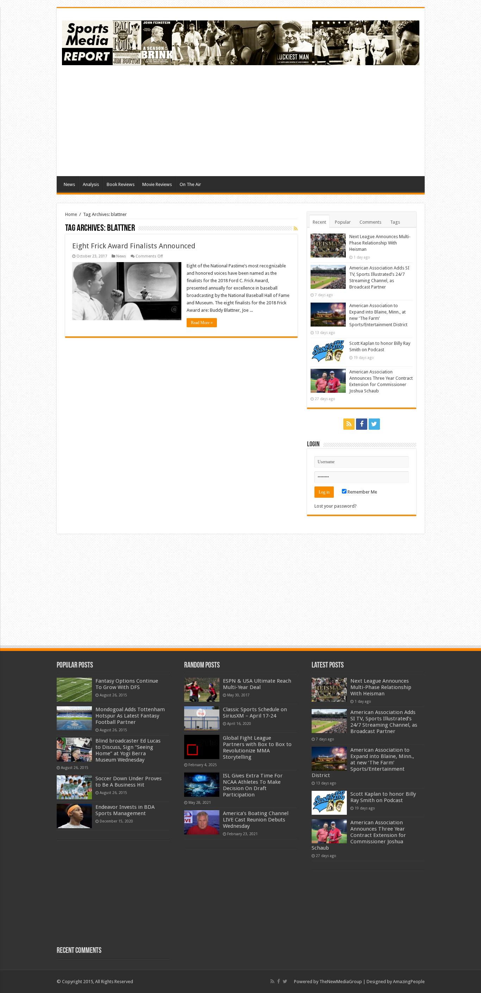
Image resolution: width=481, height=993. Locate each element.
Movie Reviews (157, 184)
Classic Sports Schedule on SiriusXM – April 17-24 (255, 712)
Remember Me (361, 492)
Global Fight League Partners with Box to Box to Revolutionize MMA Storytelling (257, 747)
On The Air (190, 184)
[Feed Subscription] (296, 228)
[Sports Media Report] (240, 41)
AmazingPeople (409, 981)
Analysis (91, 184)
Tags (395, 222)
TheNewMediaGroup (340, 981)
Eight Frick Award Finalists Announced (133, 246)
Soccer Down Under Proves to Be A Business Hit (128, 781)
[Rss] (349, 424)
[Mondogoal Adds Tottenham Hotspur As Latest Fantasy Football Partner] (74, 718)
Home (71, 214)
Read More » (202, 322)
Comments (370, 222)
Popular (343, 222)
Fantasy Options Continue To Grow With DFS (126, 684)
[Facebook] (361, 424)
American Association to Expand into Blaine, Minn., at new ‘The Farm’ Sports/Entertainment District (363, 762)
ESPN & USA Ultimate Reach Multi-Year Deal (257, 684)
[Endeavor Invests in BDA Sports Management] (74, 816)
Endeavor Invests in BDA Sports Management (125, 810)
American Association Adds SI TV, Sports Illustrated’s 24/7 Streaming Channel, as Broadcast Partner (383, 721)
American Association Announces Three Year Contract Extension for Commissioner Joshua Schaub (359, 835)
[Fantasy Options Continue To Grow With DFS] (74, 690)
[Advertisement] (291, 119)
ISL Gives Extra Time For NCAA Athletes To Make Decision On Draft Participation (253, 785)
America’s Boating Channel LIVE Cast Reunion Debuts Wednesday (255, 819)
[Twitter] (374, 424)
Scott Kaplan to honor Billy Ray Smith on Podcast (383, 797)
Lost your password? (335, 506)
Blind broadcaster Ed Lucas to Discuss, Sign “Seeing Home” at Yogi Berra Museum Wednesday (128, 750)
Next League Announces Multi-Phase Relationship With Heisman (380, 243)
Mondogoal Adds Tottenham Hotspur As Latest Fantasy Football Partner (130, 715)
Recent (319, 222)
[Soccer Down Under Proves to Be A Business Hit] (74, 787)
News (69, 184)
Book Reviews (121, 184)
